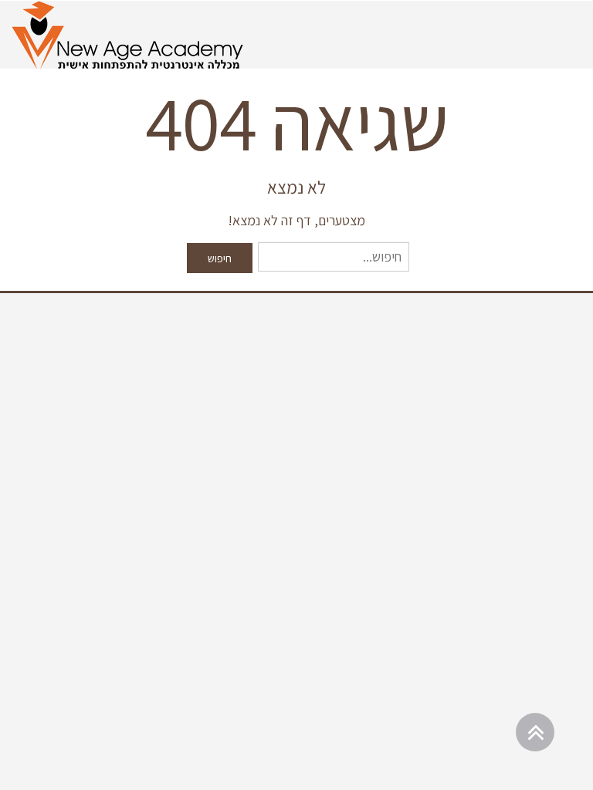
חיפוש (220, 258)
